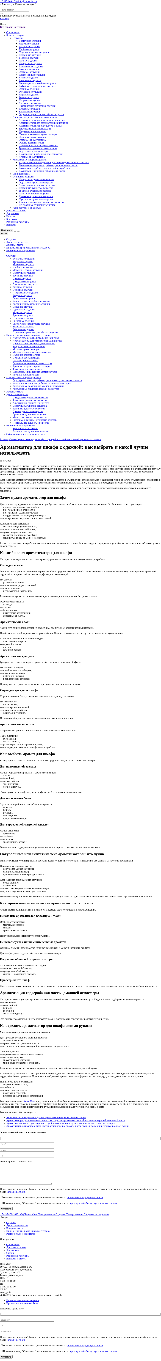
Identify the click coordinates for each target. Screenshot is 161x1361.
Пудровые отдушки (29, 100)
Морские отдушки (29, 94)
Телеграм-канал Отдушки (52, 1214)
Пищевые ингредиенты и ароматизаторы (35, 117)
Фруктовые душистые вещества (36, 182)
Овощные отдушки (29, 89)
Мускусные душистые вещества (36, 199)
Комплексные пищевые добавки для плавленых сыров (48, 165)
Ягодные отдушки (29, 77)
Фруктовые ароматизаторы (33, 151)
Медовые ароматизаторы (32, 131)
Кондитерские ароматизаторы (35, 128)
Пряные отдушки (28, 60)
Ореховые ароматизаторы (32, 139)
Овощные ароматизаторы (32, 137)
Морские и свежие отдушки (34, 52)
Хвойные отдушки (29, 49)
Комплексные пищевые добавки (30, 159)
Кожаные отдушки (29, 69)
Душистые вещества (23, 176)
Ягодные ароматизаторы (32, 156)
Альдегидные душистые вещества (37, 185)
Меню (4, 233)
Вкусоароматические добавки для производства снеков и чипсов (54, 162)
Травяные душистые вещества (35, 190)
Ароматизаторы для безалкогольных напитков (44, 122)
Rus (2, 18)
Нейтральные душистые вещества (37, 205)
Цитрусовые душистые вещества (36, 179)
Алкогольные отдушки (31, 66)
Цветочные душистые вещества (36, 188)
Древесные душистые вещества (36, 196)
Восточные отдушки (30, 40)
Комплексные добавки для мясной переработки (44, 168)
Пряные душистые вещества (34, 193)
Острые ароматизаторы (31, 142)
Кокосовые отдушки (30, 108)
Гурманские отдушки (30, 91)
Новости (11, 216)
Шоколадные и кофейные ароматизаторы (41, 154)
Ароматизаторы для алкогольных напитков (42, 120)
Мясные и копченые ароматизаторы (38, 134)
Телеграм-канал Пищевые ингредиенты (87, 1214)
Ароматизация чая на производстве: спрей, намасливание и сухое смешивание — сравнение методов (60, 1123)
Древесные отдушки (30, 103)
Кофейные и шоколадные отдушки (37, 86)
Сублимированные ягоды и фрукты (25, 434)
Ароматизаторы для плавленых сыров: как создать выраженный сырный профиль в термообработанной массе (65, 1120)
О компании (12, 32)
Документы (12, 213)
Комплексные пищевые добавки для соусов (42, 171)
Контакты (11, 219)
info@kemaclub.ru (27, 1)
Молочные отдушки (29, 46)
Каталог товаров (15, 35)
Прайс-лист (6, 230)
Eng (7, 18)
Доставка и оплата (16, 210)
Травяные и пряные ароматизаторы (38, 148)
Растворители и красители (27, 207)
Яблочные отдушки (29, 111)
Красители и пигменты (25, 428)
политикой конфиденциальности (85, 1197)
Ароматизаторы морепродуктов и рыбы (40, 125)
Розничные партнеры (17, 222)
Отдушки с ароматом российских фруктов (41, 114)
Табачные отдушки (29, 57)
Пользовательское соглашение (22, 1300)
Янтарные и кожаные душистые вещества (41, 202)
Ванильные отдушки (30, 80)
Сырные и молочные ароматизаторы (38, 145)
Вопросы (11, 224)
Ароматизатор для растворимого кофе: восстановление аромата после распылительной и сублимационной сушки (67, 1126)
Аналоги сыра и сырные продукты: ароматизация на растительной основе (46, 1117)
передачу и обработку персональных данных (93, 1203)
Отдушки (18, 38)
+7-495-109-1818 (9, 1)
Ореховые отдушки (29, 72)
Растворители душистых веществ (30, 431)
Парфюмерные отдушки (32, 74)
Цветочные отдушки (30, 55)
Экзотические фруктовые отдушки (37, 106)
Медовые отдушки (29, 43)
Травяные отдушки (29, 97)
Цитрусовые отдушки (30, 63)
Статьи (10, 1253)
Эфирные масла (21, 173)
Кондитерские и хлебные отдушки (37, 83)
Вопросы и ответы (16, 1258)
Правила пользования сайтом (22, 1303)
